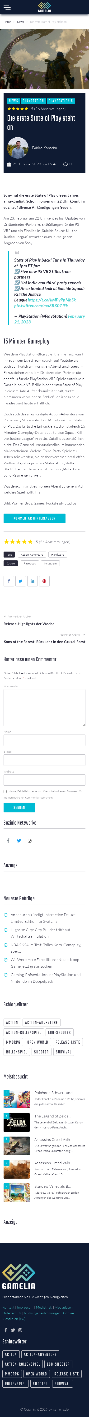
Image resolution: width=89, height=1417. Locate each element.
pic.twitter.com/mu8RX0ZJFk (41, 305)
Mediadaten (64, 1307)
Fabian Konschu (44, 147)
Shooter (41, 1052)
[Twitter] (19, 840)
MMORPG (13, 1042)
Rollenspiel (16, 1052)
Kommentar (11, 686)
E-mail (8, 751)
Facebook (30, 563)
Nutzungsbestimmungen (42, 1313)
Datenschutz (11, 1313)
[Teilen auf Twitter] (20, 581)
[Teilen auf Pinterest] (44, 581)
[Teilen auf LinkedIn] (32, 581)
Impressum (25, 1307)
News (20, 22)
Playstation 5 (61, 101)
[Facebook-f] (8, 840)
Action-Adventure (32, 554)
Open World (37, 1042)
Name (7, 732)
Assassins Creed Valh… (53, 1139)
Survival (63, 1052)
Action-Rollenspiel (23, 1032)
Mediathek (44, 1307)
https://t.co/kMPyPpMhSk (52, 299)
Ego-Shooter (59, 1032)
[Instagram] (30, 840)
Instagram (50, 563)
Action (12, 1023)
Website (9, 771)
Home (7, 22)
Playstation (33, 101)
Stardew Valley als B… (52, 1186)
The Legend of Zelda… (52, 1116)
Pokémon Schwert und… (54, 1092)
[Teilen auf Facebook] (9, 581)
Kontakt (8, 1307)
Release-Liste (68, 1042)
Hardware (57, 554)
